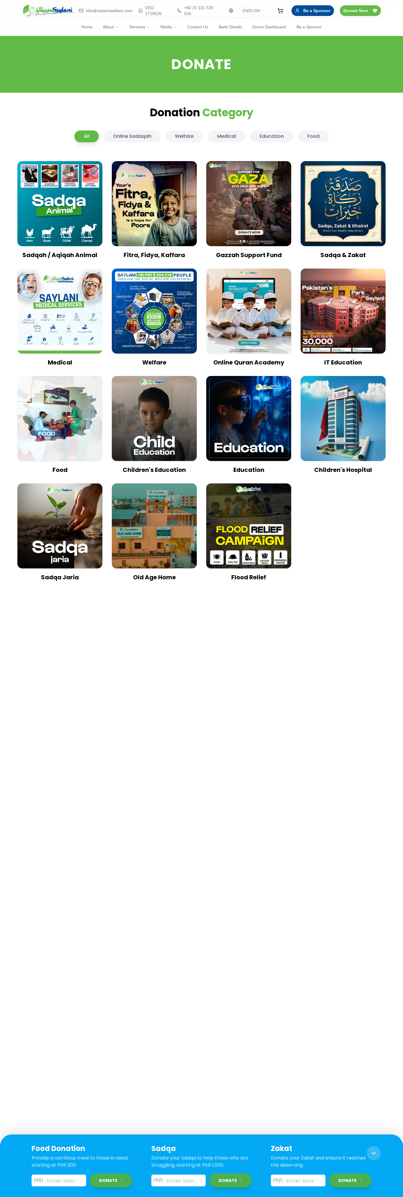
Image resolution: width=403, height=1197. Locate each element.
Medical (226, 136)
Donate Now (355, 10)
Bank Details (230, 26)
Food (313, 136)
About (108, 26)
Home (86, 26)
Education (272, 136)
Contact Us (197, 26)
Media (166, 26)
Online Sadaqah (132, 136)
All (86, 136)
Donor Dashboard (269, 26)
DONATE (108, 1180)
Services (137, 26)
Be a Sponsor (316, 10)
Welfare (184, 136)
